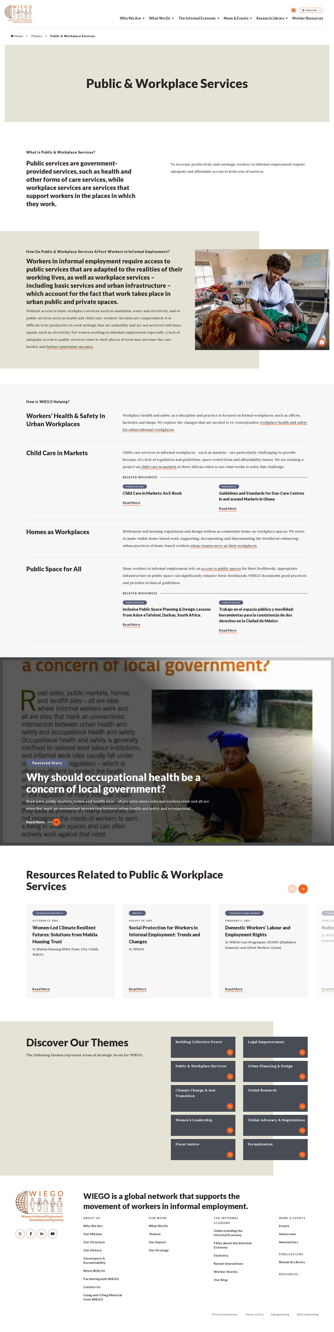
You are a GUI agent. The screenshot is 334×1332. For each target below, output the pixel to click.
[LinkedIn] (41, 1233)
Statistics (221, 1255)
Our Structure (94, 1242)
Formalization (260, 1144)
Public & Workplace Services (201, 1066)
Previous (292, 889)
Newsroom (287, 1234)
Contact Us (92, 1287)
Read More (35, 822)
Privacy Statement (225, 1314)
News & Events (236, 18)
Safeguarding (280, 1314)
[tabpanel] (262, 299)
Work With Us (94, 1270)
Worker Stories (226, 1271)
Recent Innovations (228, 1263)
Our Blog (220, 1280)
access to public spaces (221, 568)
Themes (155, 1234)
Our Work (158, 1218)
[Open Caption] (321, 342)
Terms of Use (254, 1314)
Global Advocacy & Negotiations (276, 1120)
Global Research (262, 1090)
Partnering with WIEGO (101, 1279)
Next (303, 889)
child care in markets (158, 466)
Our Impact (157, 1242)
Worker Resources (307, 18)
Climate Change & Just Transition (196, 1093)
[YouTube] (52, 1233)
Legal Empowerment (266, 1042)
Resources (288, 1274)
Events (284, 1226)
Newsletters (288, 1242)
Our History (92, 1250)
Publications (291, 1254)
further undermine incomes (69, 346)
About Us (91, 1218)
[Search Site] (293, 10)
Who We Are (130, 18)
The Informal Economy (197, 18)
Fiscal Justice (187, 1144)
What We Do (159, 18)
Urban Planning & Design (270, 1066)
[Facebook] (31, 1233)
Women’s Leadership (194, 1120)
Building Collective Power (199, 1042)
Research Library (270, 18)
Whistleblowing (308, 1314)
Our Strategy (159, 1250)
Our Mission (92, 1234)
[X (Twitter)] (20, 1233)
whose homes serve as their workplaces (223, 545)
